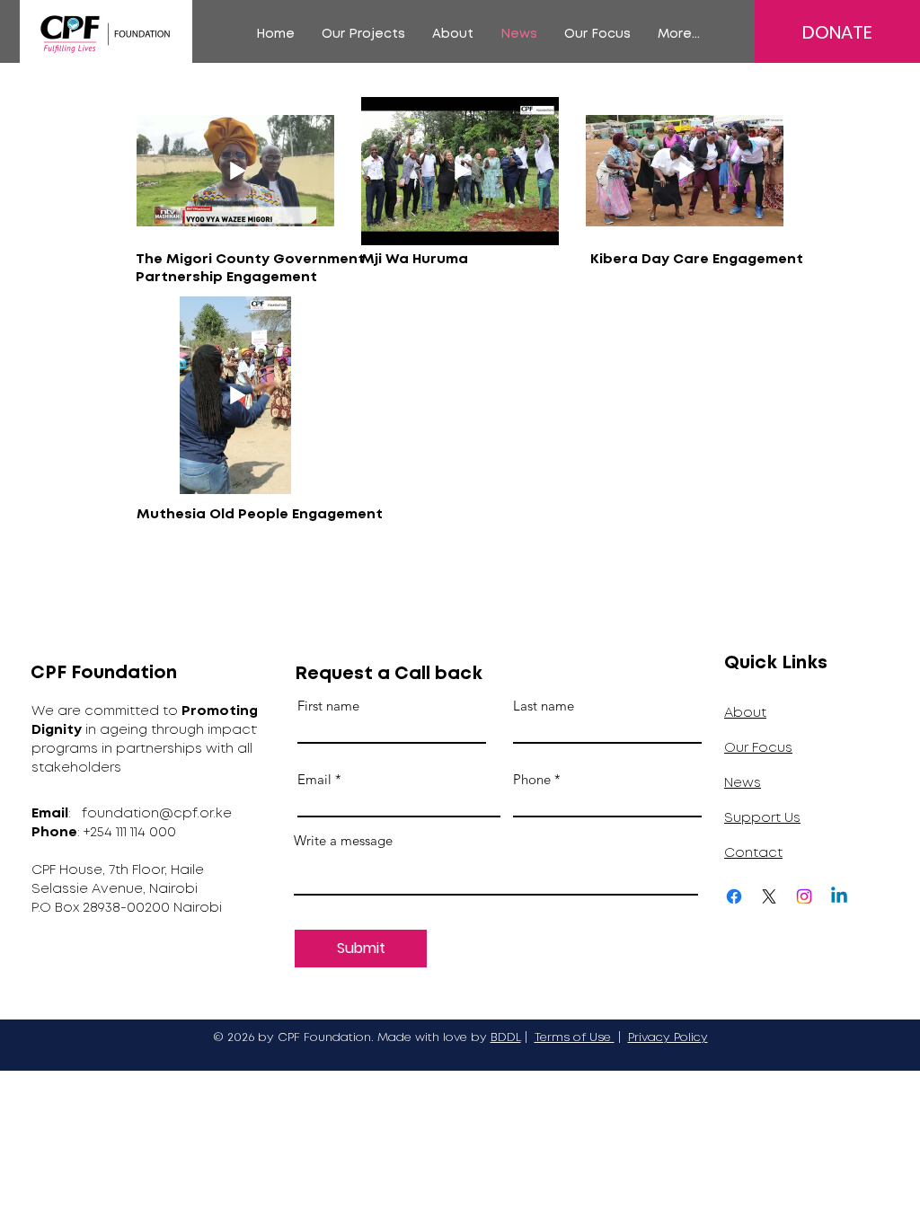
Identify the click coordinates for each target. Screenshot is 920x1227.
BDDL (506, 1038)
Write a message (343, 840)
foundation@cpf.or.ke (157, 814)
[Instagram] (804, 896)
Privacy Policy (668, 1038)
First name (328, 705)
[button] (363, 34)
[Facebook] (734, 896)
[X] (769, 896)
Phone (532, 779)
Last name (543, 705)
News (742, 783)
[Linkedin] (839, 896)
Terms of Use (575, 1038)
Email (314, 779)
